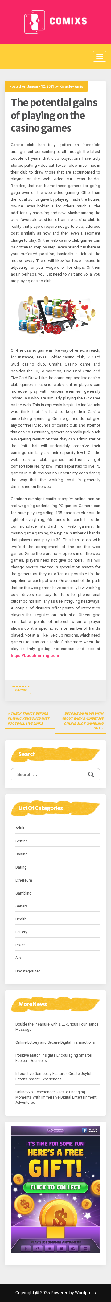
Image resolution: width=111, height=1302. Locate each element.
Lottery (21, 932)
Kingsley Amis (71, 86)
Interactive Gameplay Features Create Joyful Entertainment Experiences (53, 1076)
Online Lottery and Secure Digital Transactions (55, 1042)
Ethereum (23, 880)
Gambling (23, 893)
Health (21, 919)
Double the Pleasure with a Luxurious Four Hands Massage (57, 1027)
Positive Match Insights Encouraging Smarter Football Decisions (53, 1058)
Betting (21, 841)
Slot (18, 958)
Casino (21, 690)
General (22, 906)
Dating (21, 867)
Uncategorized (28, 971)
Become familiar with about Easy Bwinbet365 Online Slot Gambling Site (82, 721)
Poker (20, 945)
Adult (19, 828)
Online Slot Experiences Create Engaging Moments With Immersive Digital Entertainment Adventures (56, 1097)
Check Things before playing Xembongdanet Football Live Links (28, 718)
